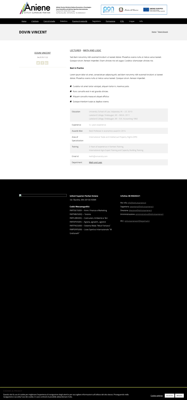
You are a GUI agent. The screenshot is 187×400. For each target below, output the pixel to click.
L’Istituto (35, 21)
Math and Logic (92, 50)
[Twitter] (38, 63)
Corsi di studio (49, 21)
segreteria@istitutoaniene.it (142, 206)
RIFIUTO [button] (179, 395)
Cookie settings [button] (157, 396)
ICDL (122, 21)
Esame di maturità (79, 21)
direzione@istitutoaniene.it (140, 210)
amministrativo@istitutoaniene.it (149, 214)
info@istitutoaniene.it (137, 202)
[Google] (46, 63)
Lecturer (75, 50)
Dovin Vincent (163, 31)
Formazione (110, 21)
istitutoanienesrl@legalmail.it (137, 221)
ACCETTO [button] (169, 395)
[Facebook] (42, 63)
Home (24, 21)
